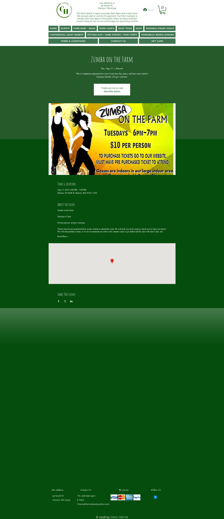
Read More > (62, 236)
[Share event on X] (65, 301)
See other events (112, 91)
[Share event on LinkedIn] (71, 301)
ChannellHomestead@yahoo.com (93, 504)
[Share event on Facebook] (58, 301)
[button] (163, 10)
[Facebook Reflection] (155, 497)
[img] (114, 497)
